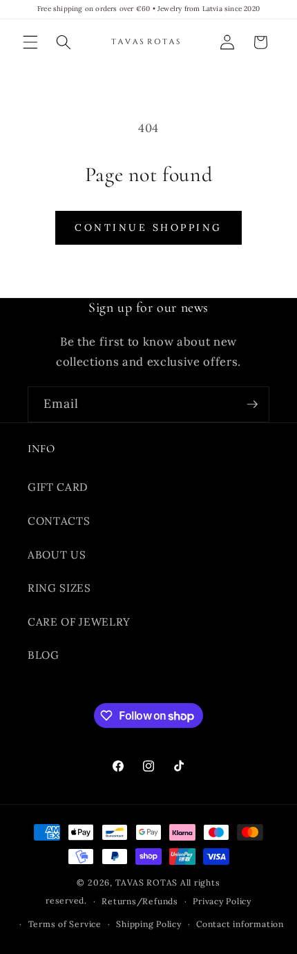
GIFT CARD (58, 487)
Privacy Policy (222, 901)
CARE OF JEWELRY (79, 621)
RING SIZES (59, 588)
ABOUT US (57, 554)
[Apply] (252, 404)
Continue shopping (148, 227)
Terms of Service (65, 924)
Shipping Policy (149, 924)
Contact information (240, 924)
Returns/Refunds (140, 901)
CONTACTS (59, 520)
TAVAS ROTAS (146, 882)
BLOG (43, 655)
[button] (30, 42)
